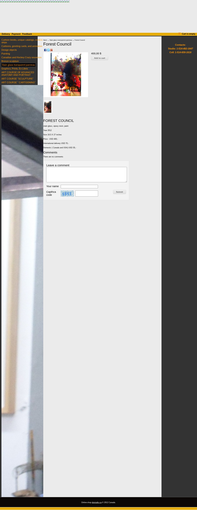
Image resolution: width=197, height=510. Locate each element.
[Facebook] (45, 50)
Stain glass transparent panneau (60, 40)
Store (45, 40)
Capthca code (51, 193)
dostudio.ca (97, 502)
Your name (52, 186)
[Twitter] (48, 50)
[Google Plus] (51, 50)
